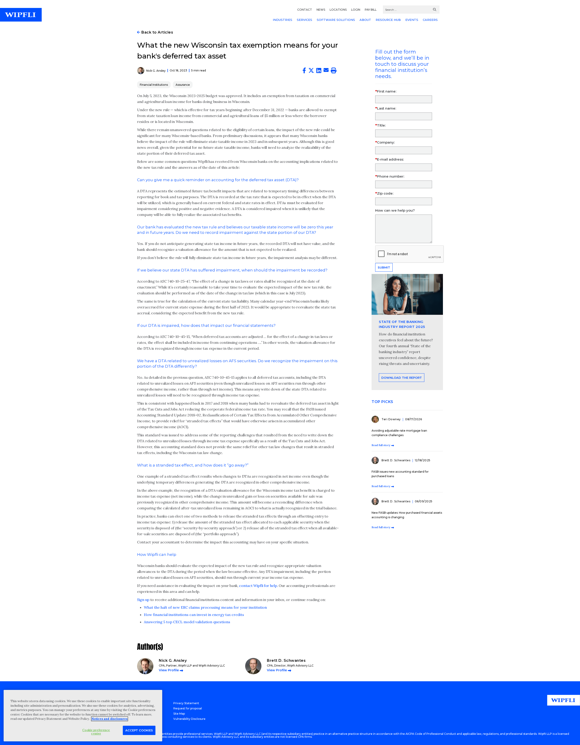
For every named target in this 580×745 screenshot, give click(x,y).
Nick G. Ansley (156, 70)
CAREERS (430, 20)
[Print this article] (333, 71)
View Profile (169, 670)
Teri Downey (391, 419)
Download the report (401, 377)
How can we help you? (395, 210)
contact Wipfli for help (258, 585)
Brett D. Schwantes (396, 460)
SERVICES (304, 20)
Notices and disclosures (110, 719)
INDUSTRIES (282, 20)
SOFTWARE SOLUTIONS (336, 20)
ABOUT (365, 20)
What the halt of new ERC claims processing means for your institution (205, 607)
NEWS (321, 9)
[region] (83, 715)
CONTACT (304, 9)
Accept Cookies (139, 730)
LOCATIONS (338, 9)
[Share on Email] (326, 71)
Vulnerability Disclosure (189, 719)
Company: (386, 142)
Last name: (386, 108)
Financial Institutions (154, 84)
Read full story (381, 445)
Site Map (179, 713)
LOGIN (355, 9)
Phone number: (390, 176)
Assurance (183, 84)
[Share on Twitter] (311, 71)
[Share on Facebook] (304, 71)
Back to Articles (156, 32)
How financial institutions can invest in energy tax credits (194, 614)
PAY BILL (371, 9)
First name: (386, 91)
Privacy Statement (186, 703)
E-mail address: (390, 159)
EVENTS (411, 20)
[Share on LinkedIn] (318, 71)
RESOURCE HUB (388, 20)
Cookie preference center (96, 731)
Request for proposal (187, 708)
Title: (381, 125)
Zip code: (385, 193)
